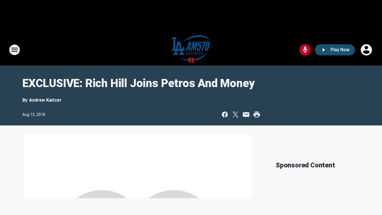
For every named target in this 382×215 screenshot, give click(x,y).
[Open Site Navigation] (14, 49)
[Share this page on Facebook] (225, 114)
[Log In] (367, 49)
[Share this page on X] (235, 114)
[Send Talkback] (305, 49)
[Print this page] (257, 114)
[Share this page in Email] (246, 114)
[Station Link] (191, 49)
